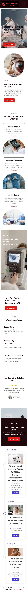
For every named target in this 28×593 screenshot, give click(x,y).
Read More (15, 492)
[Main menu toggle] (24, 3)
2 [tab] (15, 400)
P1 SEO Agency (19, 589)
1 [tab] (13, 400)
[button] (11, 308)
